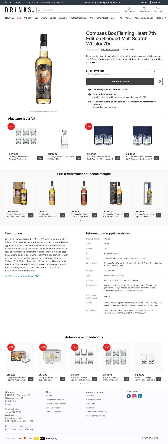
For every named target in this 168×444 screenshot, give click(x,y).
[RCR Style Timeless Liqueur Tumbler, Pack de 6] (84, 357)
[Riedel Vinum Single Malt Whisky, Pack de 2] (148, 357)
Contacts (9, 2)
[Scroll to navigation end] (165, 18)
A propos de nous (30, 2)
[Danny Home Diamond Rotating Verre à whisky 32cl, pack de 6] (20, 357)
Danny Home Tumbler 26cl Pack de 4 (48, 378)
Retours (49, 395)
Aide (18, 2)
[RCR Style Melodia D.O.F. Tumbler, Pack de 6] (25, 136)
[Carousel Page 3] (85, 220)
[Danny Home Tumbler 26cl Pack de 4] (52, 357)
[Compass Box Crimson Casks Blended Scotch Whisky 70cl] (84, 193)
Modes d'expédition (54, 408)
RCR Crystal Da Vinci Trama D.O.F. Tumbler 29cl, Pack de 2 (100, 158)
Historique (90, 404)
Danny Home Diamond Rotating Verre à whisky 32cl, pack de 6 (17, 379)
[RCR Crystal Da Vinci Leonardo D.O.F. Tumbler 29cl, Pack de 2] (142, 136)
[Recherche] (39, 9)
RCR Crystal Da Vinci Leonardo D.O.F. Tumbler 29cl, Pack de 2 (138, 158)
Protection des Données (56, 404)
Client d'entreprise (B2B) (51, 2)
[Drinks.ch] (19, 9)
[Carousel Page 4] (87, 220)
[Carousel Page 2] (82, 220)
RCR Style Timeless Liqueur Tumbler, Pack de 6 (80, 379)
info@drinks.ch (11, 415)
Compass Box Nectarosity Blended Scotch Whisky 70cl (47, 216)
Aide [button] (48, 392)
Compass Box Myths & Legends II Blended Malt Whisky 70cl (144, 216)
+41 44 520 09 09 (13, 412)
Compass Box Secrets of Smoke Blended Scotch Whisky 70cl (112, 216)
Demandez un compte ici (104, 107)
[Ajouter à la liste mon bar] (159, 81)
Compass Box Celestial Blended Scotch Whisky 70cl (17, 216)
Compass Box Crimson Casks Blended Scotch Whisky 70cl (80, 216)
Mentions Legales (53, 412)
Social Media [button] (133, 391)
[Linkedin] (140, 396)
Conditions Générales (55, 399)
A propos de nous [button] (95, 392)
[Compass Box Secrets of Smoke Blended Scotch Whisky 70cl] (116, 193)
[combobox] (78, 9)
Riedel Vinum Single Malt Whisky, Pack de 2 (145, 378)
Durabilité (90, 408)
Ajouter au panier (120, 81)
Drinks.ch (154, 438)
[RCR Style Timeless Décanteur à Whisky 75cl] (64, 136)
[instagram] (134, 396)
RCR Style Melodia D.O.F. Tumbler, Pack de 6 (19, 158)
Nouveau (9, 18)
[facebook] (129, 396)
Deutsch (145, 2)
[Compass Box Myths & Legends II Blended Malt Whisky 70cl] (148, 193)
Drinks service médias (95, 416)
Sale (19, 18)
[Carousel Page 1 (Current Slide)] (80, 220)
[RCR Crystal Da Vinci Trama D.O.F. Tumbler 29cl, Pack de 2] (103, 136)
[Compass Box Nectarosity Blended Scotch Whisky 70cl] (52, 193)
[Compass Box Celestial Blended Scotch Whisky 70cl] (20, 193)
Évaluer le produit (110, 49)
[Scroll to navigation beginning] (2, 18)
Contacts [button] (10, 392)
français (156, 2)
